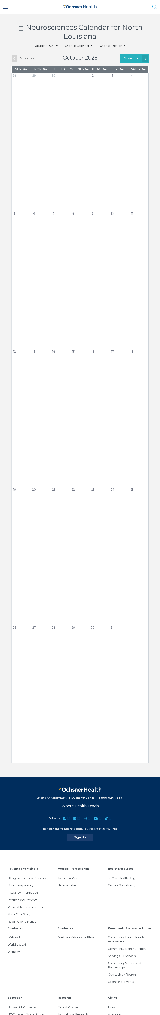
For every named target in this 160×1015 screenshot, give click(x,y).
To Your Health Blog (121, 878)
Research (64, 997)
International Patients (22, 900)
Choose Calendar (77, 46)
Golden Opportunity (121, 885)
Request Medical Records (25, 907)
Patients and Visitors (23, 868)
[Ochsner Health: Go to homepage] (80, 6)
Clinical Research (69, 1007)
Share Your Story (19, 914)
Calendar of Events (121, 982)
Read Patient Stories (22, 921)
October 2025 (45, 46)
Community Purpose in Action (129, 928)
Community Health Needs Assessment (126, 939)
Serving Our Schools (122, 956)
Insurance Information (23, 892)
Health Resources (120, 868)
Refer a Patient (68, 885)
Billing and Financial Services (27, 878)
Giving (112, 997)
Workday (14, 952)
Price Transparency (20, 885)
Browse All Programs (22, 1007)
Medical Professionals (73, 868)
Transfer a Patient (70, 878)
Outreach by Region (122, 974)
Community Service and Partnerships (124, 965)
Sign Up (83, 837)
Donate (113, 1007)
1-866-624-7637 (110, 797)
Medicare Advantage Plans (76, 937)
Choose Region (111, 46)
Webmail (14, 937)
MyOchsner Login (81, 797)
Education (15, 997)
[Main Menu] (5, 7)
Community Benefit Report (127, 949)
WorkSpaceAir (17, 944)
